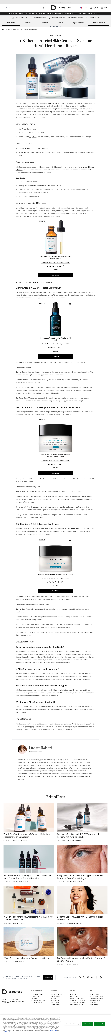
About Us (73, 994)
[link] (94, 7)
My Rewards (55, 998)
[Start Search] (43, 8)
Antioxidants (20, 208)
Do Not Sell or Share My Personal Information (13, 1002)
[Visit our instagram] (88, 977)
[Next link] (110, 23)
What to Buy (44, 23)
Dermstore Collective (77, 1000)
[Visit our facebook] (80, 977)
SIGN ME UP (48, 977)
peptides (52, 398)
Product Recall (95, 1005)
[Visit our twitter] (84, 977)
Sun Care (28, 23)
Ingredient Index (78, 23)
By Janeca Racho (19, 923)
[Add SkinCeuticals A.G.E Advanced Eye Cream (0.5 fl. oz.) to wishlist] (70, 540)
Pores (34, 137)
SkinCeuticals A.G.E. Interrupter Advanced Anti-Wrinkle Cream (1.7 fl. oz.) (55, 456)
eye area (74, 528)
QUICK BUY (55, 275)
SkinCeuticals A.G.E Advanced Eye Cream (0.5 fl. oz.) (55, 574)
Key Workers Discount (77, 1003)
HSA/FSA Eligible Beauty (78, 998)
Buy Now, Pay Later (76, 1007)
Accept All (100, 1024)
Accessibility (94, 1007)
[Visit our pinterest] (101, 977)
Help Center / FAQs (37, 994)
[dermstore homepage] (61, 7)
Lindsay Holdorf (24, 148)
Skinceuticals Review (30, 29)
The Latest (11, 23)
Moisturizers (41, 186)
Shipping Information (38, 1000)
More (59, 186)
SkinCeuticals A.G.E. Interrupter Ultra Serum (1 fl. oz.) (55, 339)
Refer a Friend (55, 1003)
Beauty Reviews (99, 23)
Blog (9, 29)
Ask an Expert (74, 996)
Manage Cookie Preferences (11, 999)
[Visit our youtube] (92, 977)
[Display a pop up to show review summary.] (63, 265)
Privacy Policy (94, 994)
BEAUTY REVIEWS (55, 35)
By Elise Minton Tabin (20, 882)
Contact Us (35, 996)
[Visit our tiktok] (96, 977)
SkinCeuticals (53, 103)
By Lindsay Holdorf (20, 840)
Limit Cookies (87, 1024)
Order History (55, 1005)
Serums (33, 186)
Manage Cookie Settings (73, 1024)
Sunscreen (51, 186)
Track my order (36, 1003)
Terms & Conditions (96, 998)
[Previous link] (1, 23)
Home (3, 29)
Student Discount (76, 1005)
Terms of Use (6, 1031)
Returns (34, 998)
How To (60, 23)
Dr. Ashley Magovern (26, 152)
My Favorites (55, 1000)
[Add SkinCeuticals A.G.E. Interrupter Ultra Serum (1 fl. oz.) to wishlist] (70, 304)
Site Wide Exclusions (96, 996)
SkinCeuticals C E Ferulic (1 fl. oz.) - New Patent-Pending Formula (55, 257)
